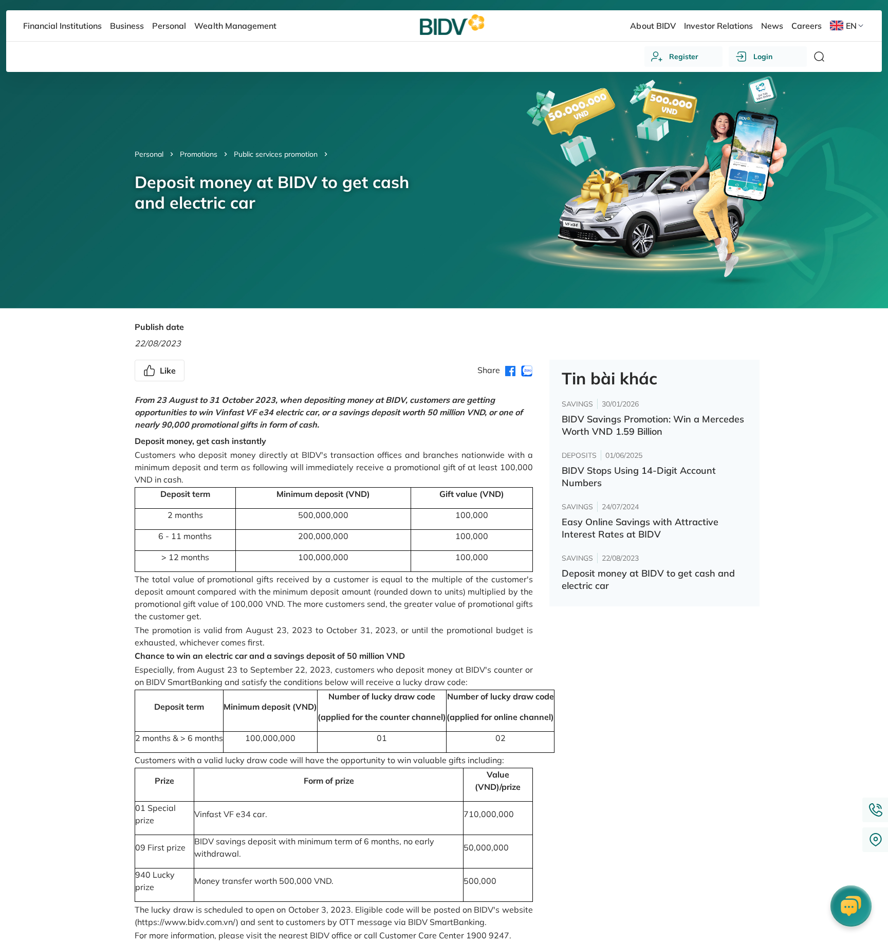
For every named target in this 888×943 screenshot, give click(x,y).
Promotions (198, 154)
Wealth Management (235, 26)
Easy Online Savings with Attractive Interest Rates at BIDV (640, 528)
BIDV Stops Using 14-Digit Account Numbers (639, 477)
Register (683, 56)
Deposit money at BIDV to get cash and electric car (648, 579)
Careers (806, 26)
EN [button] (851, 26)
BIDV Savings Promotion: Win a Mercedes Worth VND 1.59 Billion (653, 425)
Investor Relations (718, 26)
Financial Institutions (62, 26)
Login (762, 56)
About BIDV (652, 26)
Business (127, 26)
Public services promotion (276, 154)
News (772, 26)
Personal (149, 154)
